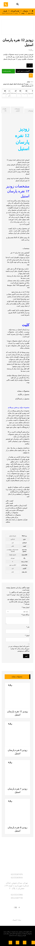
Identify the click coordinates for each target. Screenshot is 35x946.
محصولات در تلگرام (12, 512)
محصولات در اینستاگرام (13, 515)
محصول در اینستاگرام (22, 399)
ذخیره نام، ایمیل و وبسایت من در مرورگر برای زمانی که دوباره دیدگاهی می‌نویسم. (18, 648)
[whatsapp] (17, 907)
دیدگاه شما (25, 615)
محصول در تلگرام (23, 394)
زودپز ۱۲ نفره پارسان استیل (21, 84)
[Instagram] (14, 907)
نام (27, 627)
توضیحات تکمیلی (17, 110)
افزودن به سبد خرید (23, 71)
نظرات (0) (4, 110)
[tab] (17, 109)
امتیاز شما (25, 607)
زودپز (28, 81)
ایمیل (27, 635)
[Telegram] (19, 907)
